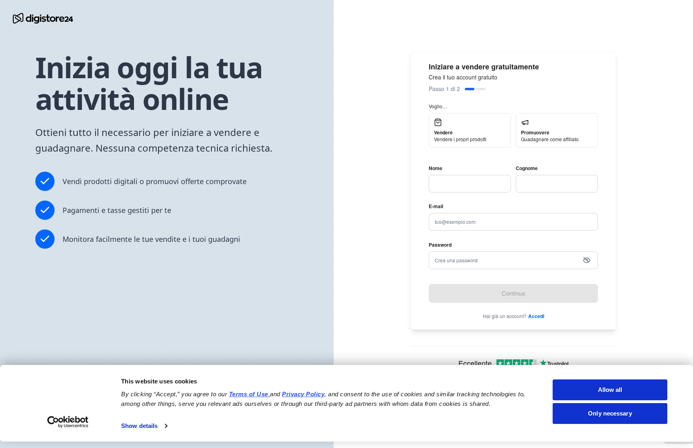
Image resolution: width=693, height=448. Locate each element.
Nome (435, 168)
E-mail (436, 206)
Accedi (536, 316)
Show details (139, 425)
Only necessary (610, 413)
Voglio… (438, 106)
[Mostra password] (586, 260)
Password (440, 244)
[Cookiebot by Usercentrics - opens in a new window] (68, 422)
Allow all (610, 389)
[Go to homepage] (43, 18)
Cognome (527, 168)
